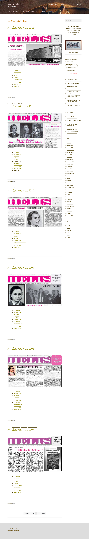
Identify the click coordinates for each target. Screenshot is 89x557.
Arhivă (43, 11)
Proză (27, 11)
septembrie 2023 (70, 152)
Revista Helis (13, 4)
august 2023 (69, 154)
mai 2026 (69, 143)
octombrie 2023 (70, 150)
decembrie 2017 (70, 206)
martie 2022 (69, 157)
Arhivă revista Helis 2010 (21, 190)
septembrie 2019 (70, 175)
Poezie (22, 11)
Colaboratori (62, 4)
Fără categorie (70, 232)
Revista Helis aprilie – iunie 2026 (72, 117)
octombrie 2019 (70, 173)
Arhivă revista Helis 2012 (21, 27)
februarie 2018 (70, 204)
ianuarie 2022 (70, 159)
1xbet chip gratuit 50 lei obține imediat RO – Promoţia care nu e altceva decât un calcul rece (74, 90)
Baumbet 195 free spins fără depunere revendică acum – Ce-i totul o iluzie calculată (74, 85)
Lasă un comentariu (32, 25)
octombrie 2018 (70, 190)
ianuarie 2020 (70, 171)
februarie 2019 (70, 182)
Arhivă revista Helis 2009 (21, 267)
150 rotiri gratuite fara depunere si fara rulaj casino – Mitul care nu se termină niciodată (74, 100)
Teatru (37, 11)
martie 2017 (69, 213)
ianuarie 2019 (70, 185)
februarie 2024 (70, 147)
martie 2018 (69, 201)
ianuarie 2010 (17, 231)
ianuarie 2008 (17, 391)
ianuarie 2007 (17, 476)
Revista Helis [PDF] (77, 4)
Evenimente (15, 11)
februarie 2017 (70, 215)
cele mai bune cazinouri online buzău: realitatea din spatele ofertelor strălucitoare (73, 95)
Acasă (9, 11)
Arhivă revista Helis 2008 (21, 348)
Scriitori (56, 4)
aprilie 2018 (69, 199)
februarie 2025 (70, 145)
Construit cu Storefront (13, 530)
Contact (49, 11)
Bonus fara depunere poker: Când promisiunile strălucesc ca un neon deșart (74, 105)
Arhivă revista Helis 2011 (21, 106)
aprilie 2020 (69, 166)
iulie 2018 (69, 194)
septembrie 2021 (70, 161)
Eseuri (32, 11)
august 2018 (69, 192)
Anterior (27, 513)
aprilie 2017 (69, 211)
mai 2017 (69, 208)
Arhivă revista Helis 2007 (21, 429)
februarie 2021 (70, 164)
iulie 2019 (69, 178)
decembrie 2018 (70, 187)
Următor (43, 513)
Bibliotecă (69, 4)
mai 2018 (69, 197)
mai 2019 (69, 180)
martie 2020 (69, 168)
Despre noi (51, 4)
